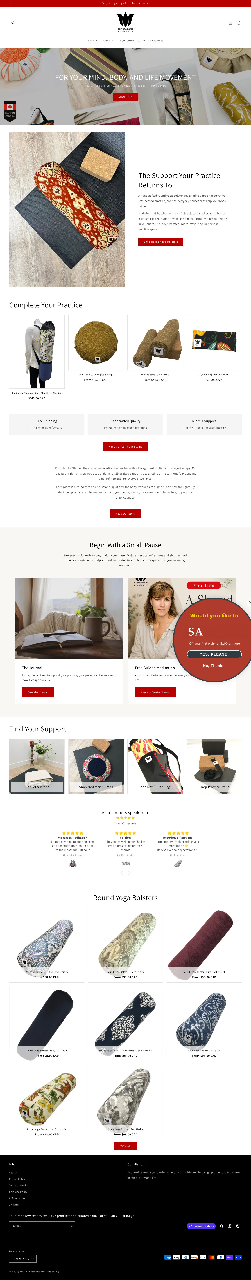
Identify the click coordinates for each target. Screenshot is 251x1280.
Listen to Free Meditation (155, 692)
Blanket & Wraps (37, 787)
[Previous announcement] (10, 3)
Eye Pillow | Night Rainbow (214, 374)
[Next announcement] (240, 3)
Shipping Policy (18, 1191)
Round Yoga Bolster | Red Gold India (46, 1129)
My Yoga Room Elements (28, 1271)
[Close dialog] (242, 602)
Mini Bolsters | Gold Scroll (155, 374)
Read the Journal (38, 692)
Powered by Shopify (49, 1271)
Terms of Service (18, 1185)
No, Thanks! (206, 666)
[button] (13, 23)
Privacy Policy (17, 1179)
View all (125, 1146)
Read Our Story (125, 513)
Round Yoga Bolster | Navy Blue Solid (47, 1050)
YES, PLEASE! (206, 654)
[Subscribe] (71, 1225)
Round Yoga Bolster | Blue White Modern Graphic (125, 1050)
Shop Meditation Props (96, 787)
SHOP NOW (125, 97)
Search (13, 1172)
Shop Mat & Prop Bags (155, 787)
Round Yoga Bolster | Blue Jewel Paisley (46, 972)
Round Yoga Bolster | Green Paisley (125, 972)
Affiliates (14, 1204)
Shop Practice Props (214, 787)
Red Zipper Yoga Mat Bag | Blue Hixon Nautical (37, 393)
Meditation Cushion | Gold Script (95, 374)
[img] (125, 818)
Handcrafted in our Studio (125, 446)
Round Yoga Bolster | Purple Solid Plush (204, 972)
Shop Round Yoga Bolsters (161, 241)
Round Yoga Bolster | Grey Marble (125, 1129)
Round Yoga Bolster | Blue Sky (204, 1050)
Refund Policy (17, 1198)
